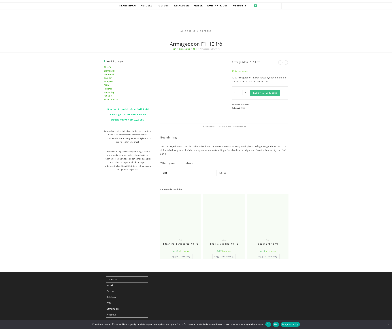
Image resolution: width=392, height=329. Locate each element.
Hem (174, 48)
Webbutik (111, 314)
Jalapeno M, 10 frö (267, 243)
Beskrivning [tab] (208, 126)
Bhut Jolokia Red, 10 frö (224, 243)
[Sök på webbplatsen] (285, 6)
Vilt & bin (108, 95)
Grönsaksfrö (184, 48)
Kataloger (111, 297)
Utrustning (109, 92)
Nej (276, 324)
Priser (109, 302)
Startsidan (111, 279)
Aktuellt (110, 285)
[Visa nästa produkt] (286, 62)
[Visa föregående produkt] (280, 62)
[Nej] (388, 324)
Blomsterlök (109, 70)
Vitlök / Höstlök (111, 99)
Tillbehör (108, 88)
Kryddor (108, 77)
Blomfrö (107, 67)
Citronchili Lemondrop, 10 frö (180, 243)
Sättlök (107, 85)
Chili (195, 48)
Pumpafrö (108, 81)
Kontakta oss (112, 308)
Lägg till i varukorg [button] (180, 256)
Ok (268, 324)
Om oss (110, 291)
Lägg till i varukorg (265, 93)
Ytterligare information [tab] (232, 126)
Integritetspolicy (290, 324)
